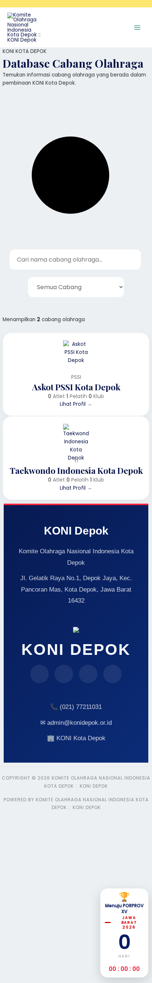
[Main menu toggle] (137, 27)
